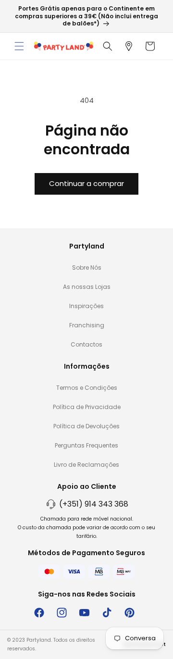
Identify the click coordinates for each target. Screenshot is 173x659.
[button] (19, 46)
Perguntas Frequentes (86, 445)
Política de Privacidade (87, 407)
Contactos (86, 344)
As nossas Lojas (87, 287)
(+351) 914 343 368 (93, 504)
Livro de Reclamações (86, 464)
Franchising (86, 325)
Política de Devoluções (86, 426)
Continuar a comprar (86, 183)
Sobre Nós (86, 267)
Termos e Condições (86, 388)
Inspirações (86, 306)
